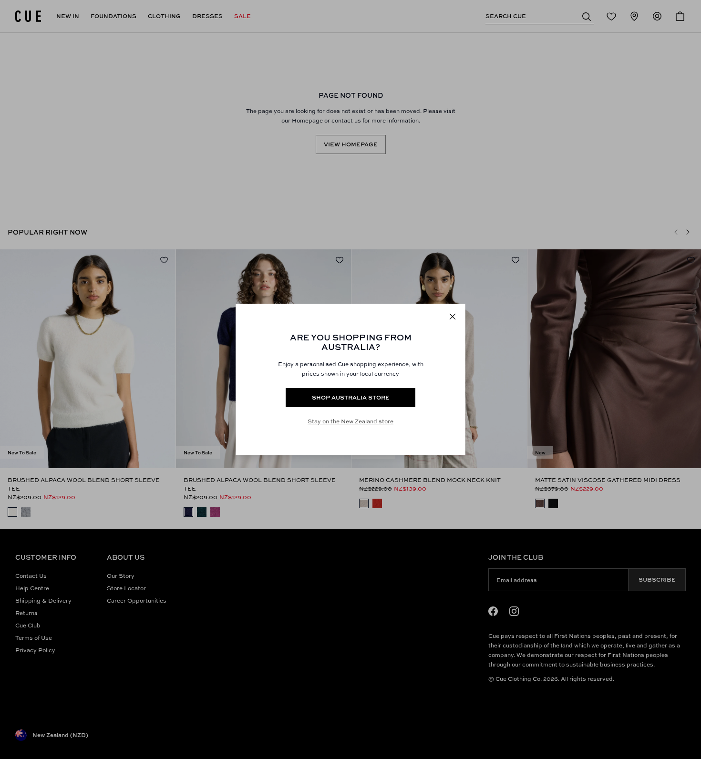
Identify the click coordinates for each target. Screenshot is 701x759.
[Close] (452, 316)
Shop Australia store (351, 397)
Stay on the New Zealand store (350, 421)
